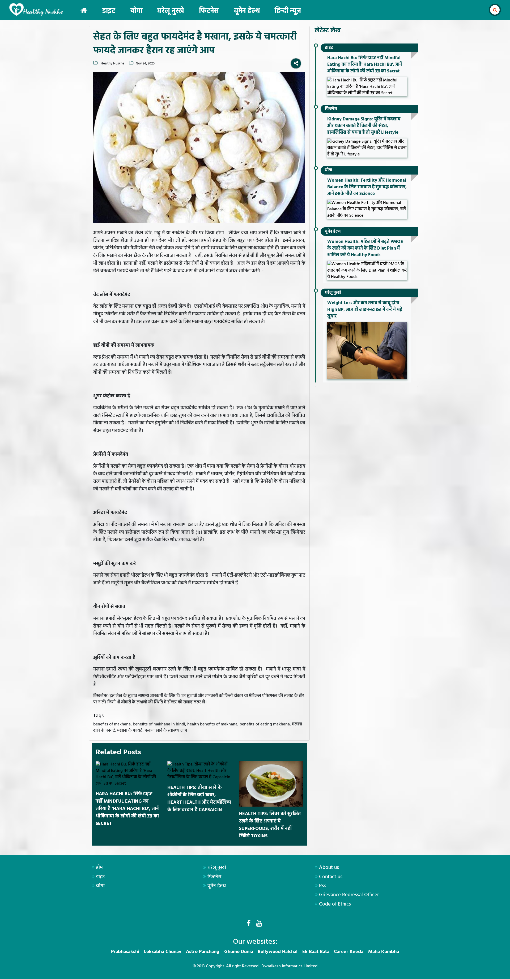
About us (329, 868)
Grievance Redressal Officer (349, 895)
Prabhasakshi (125, 952)
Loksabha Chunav (162, 952)
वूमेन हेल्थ (247, 11)
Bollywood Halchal (278, 952)
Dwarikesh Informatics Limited (289, 966)
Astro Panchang (202, 952)
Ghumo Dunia (238, 952)
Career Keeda (348, 952)
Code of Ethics (335, 904)
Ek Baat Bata (315, 952)
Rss (322, 886)
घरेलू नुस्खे (170, 11)
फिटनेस (209, 11)
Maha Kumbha (383, 952)
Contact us (330, 877)
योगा (136, 11)
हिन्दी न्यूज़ (288, 11)
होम (99, 868)
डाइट (108, 11)
